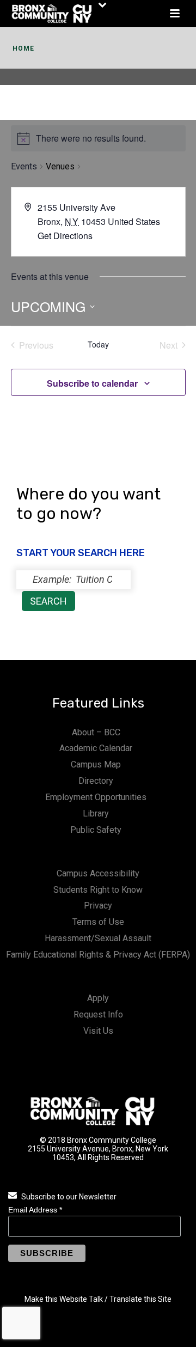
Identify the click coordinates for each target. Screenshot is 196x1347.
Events (24, 166)
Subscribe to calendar (92, 383)
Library (96, 813)
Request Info (98, 1014)
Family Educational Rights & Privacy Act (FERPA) (98, 954)
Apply (98, 998)
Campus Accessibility (98, 873)
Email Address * (35, 1209)
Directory (95, 781)
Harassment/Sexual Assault (98, 938)
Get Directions (65, 235)
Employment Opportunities (95, 797)
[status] (73, 579)
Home (23, 48)
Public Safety (95, 830)
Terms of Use (98, 922)
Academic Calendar (95, 748)
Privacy (98, 905)
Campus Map (96, 764)
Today (98, 344)
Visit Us (98, 1031)
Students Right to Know (98, 890)
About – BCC (96, 732)
